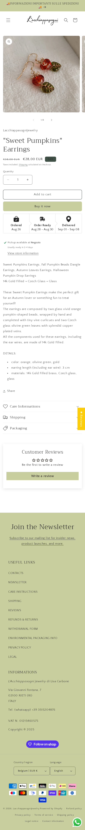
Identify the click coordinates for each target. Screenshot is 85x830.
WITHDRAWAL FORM (23, 629)
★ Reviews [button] (81, 419)
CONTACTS (16, 573)
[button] (8, 20)
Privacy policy (23, 815)
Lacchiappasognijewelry (26, 808)
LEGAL (12, 657)
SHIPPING (14, 601)
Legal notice (31, 821)
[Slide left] (33, 120)
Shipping (23, 165)
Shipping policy (65, 815)
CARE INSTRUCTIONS (23, 592)
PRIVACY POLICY (19, 647)
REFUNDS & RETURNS (23, 619)
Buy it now (42, 206)
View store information (23, 253)
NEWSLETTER (17, 582)
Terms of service (43, 815)
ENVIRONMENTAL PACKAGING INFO (33, 638)
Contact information (53, 821)
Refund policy (74, 808)
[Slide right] (51, 120)
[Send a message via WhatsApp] (77, 822)
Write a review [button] (42, 476)
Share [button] (11, 391)
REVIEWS (14, 610)
